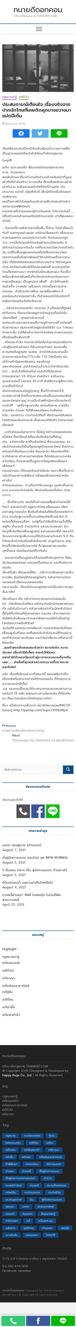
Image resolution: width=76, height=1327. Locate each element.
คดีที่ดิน (7, 999)
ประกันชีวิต (54, 1192)
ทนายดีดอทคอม (38, 9)
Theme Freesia (52, 1290)
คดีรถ (49, 1143)
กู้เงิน (52, 1136)
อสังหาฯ (10, 1228)
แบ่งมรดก (32, 1235)
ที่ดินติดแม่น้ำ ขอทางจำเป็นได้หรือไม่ (27, 882)
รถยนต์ (9, 1214)
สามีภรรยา (11, 1221)
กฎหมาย (10, 1136)
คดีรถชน (10, 1150)
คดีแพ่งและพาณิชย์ (15, 985)
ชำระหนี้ (26, 1171)
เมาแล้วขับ (11, 1235)
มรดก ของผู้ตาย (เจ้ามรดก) (21, 845)
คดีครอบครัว (11, 963)
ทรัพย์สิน (10, 1192)
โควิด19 (50, 1235)
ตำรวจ (48, 1178)
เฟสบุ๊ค (65, 1228)
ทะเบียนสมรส (32, 1192)
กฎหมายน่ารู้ (9, 97)
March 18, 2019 (15, 124)
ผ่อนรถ (9, 1207)
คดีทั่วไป (24, 97)
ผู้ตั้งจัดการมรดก (52, 1200)
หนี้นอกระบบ (45, 1221)
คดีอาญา (8, 978)
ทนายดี (34, 1185)
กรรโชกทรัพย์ (32, 1136)
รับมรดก (28, 1214)
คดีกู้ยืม (7, 992)
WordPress (9, 1295)
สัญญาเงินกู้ (48, 1214)
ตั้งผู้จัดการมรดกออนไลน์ (20, 1178)
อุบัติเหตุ (29, 1228)
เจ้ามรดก (47, 1228)
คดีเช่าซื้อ (8, 1007)
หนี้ (28, 1221)
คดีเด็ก (9, 1157)
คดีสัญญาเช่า (32, 1150)
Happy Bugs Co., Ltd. (17, 1075)
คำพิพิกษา (11, 1164)
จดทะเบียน (32, 1164)
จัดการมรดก (53, 1164)
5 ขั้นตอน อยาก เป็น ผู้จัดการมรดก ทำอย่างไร (34, 870)
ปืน (31, 1200)
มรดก (25, 1207)
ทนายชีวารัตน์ (13, 1185)
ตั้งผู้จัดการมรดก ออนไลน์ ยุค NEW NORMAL (35, 857)
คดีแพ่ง (26, 1157)
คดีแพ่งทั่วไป (11, 1014)
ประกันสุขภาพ (13, 1200)
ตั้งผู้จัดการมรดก (49, 1171)
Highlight (9, 949)
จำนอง (9, 1171)
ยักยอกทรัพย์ (46, 1207)
